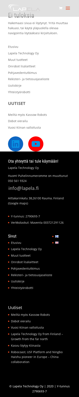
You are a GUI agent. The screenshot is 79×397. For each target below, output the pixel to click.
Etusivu (13, 47)
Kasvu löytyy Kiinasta (25, 345)
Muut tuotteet (18, 60)
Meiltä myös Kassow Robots (27, 115)
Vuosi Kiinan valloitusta (24, 127)
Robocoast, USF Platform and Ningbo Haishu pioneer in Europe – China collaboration (37, 357)
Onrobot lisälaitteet (21, 66)
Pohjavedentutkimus (22, 73)
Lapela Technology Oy (23, 53)
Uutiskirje (14, 85)
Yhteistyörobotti (19, 92)
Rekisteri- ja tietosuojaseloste (28, 79)
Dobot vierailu (18, 121)
